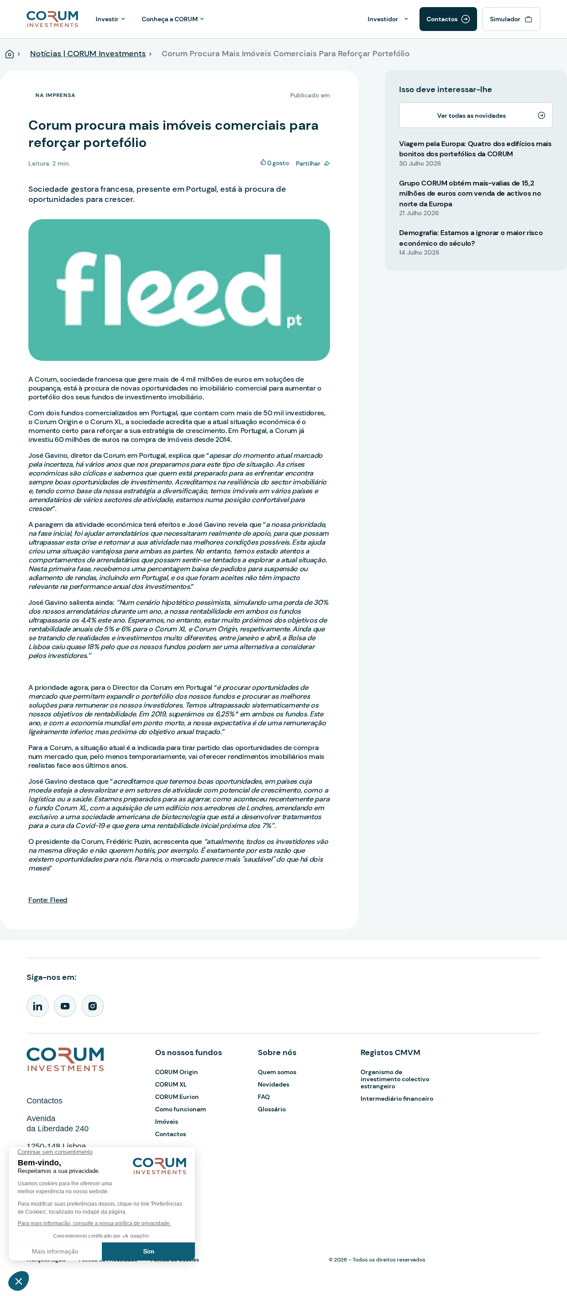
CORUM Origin (176, 1072)
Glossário (272, 1109)
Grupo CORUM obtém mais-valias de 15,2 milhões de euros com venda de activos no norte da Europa (470, 193)
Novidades (273, 1084)
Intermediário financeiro (397, 1099)
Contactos (442, 19)
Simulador (505, 19)
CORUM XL (171, 1084)
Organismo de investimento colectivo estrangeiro (395, 1079)
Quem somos (277, 1072)
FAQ (264, 1097)
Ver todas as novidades (471, 115)
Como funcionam (180, 1109)
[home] (52, 18)
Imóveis (166, 1122)
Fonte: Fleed (47, 900)
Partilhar (308, 163)
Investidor (383, 19)
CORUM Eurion (177, 1097)
